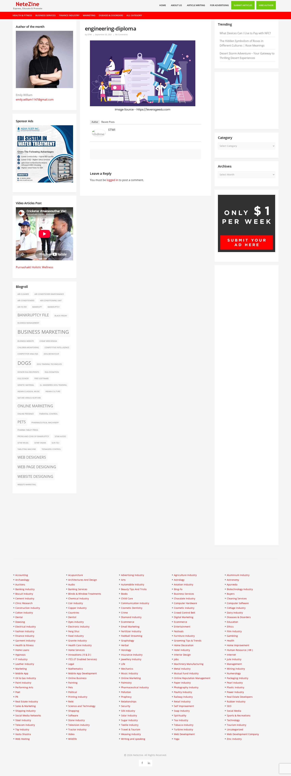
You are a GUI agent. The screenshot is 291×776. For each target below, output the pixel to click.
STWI (90, 34)
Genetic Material (26, 385)
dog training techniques (49, 364)
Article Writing (196, 5)
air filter (22, 307)
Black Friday (61, 316)
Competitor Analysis (28, 354)
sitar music (23, 443)
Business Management (28, 323)
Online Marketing (35, 405)
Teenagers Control (51, 449)
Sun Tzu (55, 443)
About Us (176, 5)
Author (95, 122)
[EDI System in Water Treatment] (44, 181)
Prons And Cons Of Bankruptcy (33, 436)
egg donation (52, 372)
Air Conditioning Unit (51, 300)
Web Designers (32, 457)
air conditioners (26, 300)
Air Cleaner (23, 294)
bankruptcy (53, 307)
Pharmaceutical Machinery (45, 422)
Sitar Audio (60, 436)
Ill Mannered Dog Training (53, 385)
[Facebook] (142, 762)
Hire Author (266, 5)
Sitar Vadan (40, 443)
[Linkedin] (149, 762)
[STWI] (98, 135)
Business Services (45, 15)
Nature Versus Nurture (29, 398)
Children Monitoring (28, 347)
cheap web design (48, 341)
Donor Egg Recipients (28, 372)
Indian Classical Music (29, 391)
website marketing (27, 484)
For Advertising (219, 5)
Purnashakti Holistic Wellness (34, 267)
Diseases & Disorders (111, 15)
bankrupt (37, 307)
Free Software (41, 378)
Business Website (26, 341)
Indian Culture (52, 391)
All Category (134, 15)
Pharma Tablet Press (28, 430)
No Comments (121, 34)
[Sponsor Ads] (246, 251)
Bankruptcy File (33, 314)
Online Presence (26, 414)
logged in (112, 180)
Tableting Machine (27, 449)
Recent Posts (108, 122)
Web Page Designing (37, 466)
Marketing (89, 15)
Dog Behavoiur (51, 354)
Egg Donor (23, 378)
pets (22, 421)
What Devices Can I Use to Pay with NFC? (245, 33)
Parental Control (48, 414)
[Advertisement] (246, 100)
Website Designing (35, 476)
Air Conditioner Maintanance (49, 294)
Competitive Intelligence (57, 347)
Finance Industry (69, 15)
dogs (24, 363)
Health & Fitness (22, 15)
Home (162, 5)
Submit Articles (243, 5)
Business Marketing (43, 331)
